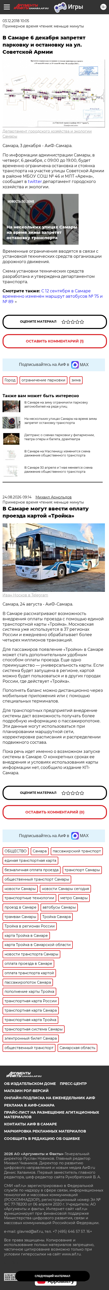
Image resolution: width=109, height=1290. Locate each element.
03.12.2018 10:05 (16, 21)
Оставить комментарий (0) (54, 812)
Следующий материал (52, 1276)
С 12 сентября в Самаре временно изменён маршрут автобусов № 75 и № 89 (53, 296)
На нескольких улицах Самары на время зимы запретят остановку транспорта (60, 421)
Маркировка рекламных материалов (45, 1131)
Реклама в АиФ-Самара (29, 1105)
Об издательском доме (30, 1083)
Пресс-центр (73, 1083)
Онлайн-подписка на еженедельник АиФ (49, 1098)
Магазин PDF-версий (26, 1090)
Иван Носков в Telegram (25, 595)
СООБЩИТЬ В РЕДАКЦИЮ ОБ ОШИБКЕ (42, 1138)
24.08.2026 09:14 (17, 497)
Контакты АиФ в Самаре (30, 1124)
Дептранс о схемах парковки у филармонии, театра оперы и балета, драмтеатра (59, 437)
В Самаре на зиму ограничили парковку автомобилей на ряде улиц (56, 404)
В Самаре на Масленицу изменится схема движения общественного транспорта (57, 453)
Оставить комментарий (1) (55, 341)
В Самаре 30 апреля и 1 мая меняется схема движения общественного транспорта (58, 470)
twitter (35, 181)
